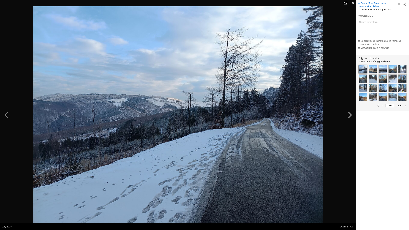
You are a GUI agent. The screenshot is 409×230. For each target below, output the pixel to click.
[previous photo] (6, 115)
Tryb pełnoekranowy (346, 3)
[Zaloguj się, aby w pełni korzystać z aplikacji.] (398, 4)
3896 (398, 105)
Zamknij (353, 3)
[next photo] (349, 115)
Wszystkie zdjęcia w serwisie (375, 48)
